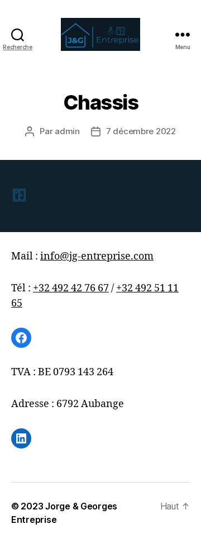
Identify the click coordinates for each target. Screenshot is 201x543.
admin (67, 131)
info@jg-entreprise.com (97, 256)
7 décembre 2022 (141, 131)
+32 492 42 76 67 (71, 288)
